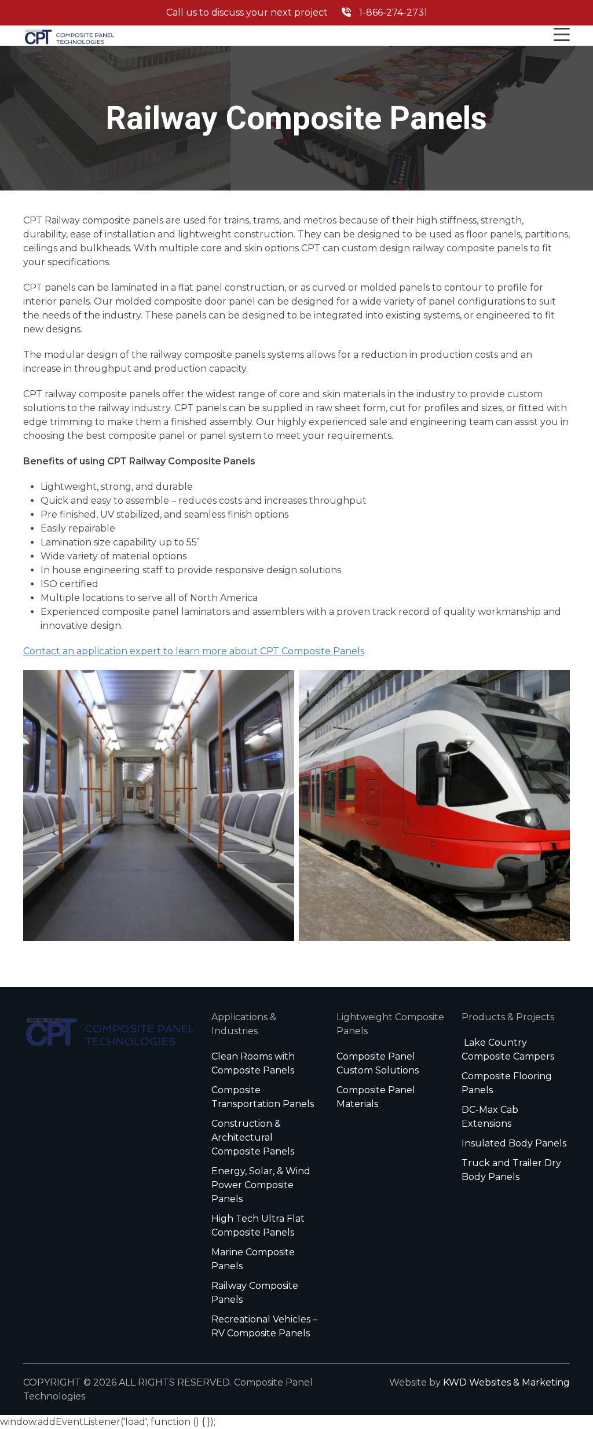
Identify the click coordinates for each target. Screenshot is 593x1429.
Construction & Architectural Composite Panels (252, 1137)
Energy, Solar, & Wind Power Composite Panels (260, 1185)
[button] (562, 35)
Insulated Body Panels (514, 1143)
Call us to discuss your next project (296, 12)
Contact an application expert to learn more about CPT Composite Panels (193, 651)
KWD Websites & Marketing (506, 1382)
